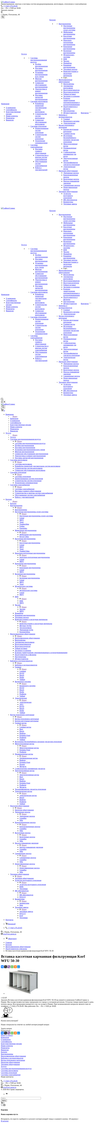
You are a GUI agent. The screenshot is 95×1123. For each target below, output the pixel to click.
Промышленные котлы (28, 758)
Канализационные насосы (29, 827)
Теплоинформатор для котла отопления (71, 164)
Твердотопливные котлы (29, 775)
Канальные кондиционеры (69, 48)
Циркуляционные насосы (29, 868)
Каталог (52, 20)
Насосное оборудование (68, 171)
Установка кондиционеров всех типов (41, 74)
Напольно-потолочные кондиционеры (69, 42)
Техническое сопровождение (41, 142)
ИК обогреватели (70, 200)
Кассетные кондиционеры (69, 37)
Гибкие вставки (69, 94)
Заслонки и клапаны (71, 96)
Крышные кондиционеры (69, 66)
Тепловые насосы (70, 69)
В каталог (5, 1121)
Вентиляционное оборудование (65, 81)
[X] (5, 966)
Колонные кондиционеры (69, 52)
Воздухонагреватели (71, 90)
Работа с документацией (41, 169)
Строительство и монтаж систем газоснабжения (41, 157)
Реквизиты (10, 118)
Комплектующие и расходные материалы (70, 73)
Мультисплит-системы (68, 56)
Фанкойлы (67, 63)
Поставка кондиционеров (41, 69)
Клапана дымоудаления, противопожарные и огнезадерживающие (71, 101)
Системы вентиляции (39, 101)
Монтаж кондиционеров (41, 80)
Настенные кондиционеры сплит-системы (69, 28)
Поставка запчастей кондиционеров (41, 97)
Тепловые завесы (70, 204)
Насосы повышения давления (31, 847)
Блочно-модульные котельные (70, 130)
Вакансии (10, 120)
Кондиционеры (65, 24)
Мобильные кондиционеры (69, 33)
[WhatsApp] (12, 966)
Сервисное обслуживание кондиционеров (41, 85)
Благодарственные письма (11, 1044)
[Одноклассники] (15, 966)
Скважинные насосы (71, 185)
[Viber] (8, 966)
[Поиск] (3, 17)
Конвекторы (68, 202)
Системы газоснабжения (36, 146)
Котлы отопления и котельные (66, 126)
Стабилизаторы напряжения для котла (69, 154)
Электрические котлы (28, 795)
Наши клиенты (12, 116)
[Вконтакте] (7, 1094)
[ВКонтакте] (2, 966)
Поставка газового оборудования (40, 151)
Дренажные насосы (71, 173)
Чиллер (66, 61)
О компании (11, 108)
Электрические (69, 123)
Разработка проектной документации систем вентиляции (41, 108)
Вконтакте (12, 939)
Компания (5, 104)
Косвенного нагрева (71, 121)
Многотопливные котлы (29, 748)
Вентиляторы (68, 84)
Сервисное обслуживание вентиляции (41, 122)
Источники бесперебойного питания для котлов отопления (71, 139)
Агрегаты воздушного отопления (68, 196)
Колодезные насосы (71, 179)
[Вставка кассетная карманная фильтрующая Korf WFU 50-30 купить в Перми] (22, 993)
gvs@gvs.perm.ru (9, 934)
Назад (15, 416)
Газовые (66, 119)
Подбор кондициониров (41, 65)
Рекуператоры (69, 111)
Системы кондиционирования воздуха (38, 60)
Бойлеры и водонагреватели (65, 116)
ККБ (65, 59)
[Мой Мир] (18, 966)
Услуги (24, 54)
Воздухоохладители (71, 92)
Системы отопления (38, 126)
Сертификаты (11, 110)
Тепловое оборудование (68, 191)
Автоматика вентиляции (68, 87)
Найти (4, 1100)
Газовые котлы (69, 134)
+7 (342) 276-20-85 (10, 6)
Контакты (85, 113)
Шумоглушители (70, 113)
